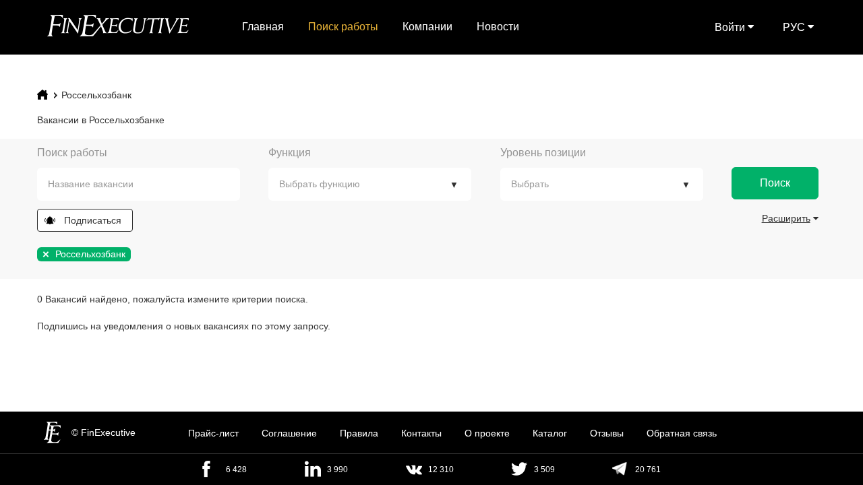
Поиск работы (343, 26)
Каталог (550, 433)
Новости (498, 26)
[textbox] (148, 184)
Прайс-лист (213, 433)
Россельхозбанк (96, 95)
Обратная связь (682, 433)
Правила (359, 433)
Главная (263, 26)
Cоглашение (289, 433)
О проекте (487, 433)
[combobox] (138, 184)
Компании (427, 26)
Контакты (421, 433)
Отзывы (607, 433)
